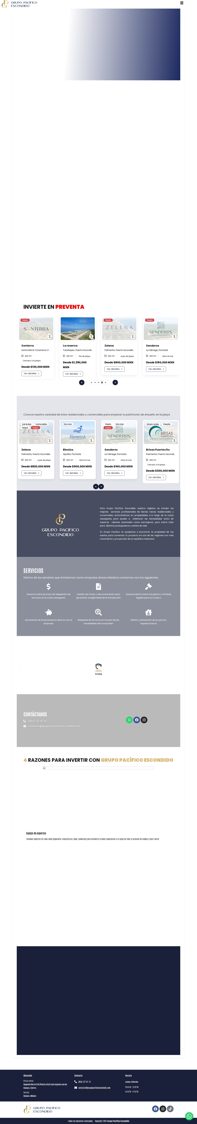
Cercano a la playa (153, 424)
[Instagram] (144, 720)
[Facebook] (136, 720)
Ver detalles (30, 373)
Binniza (68, 450)
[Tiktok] (170, 1108)
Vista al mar (68, 424)
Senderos (152, 345)
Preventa (25, 428)
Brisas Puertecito (158, 450)
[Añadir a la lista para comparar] (50, 336)
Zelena (109, 345)
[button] (91, 382)
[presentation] (81, 382)
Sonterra (27, 345)
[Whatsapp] (129, 720)
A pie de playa (26, 424)
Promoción (166, 424)
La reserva (70, 345)
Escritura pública (41, 424)
